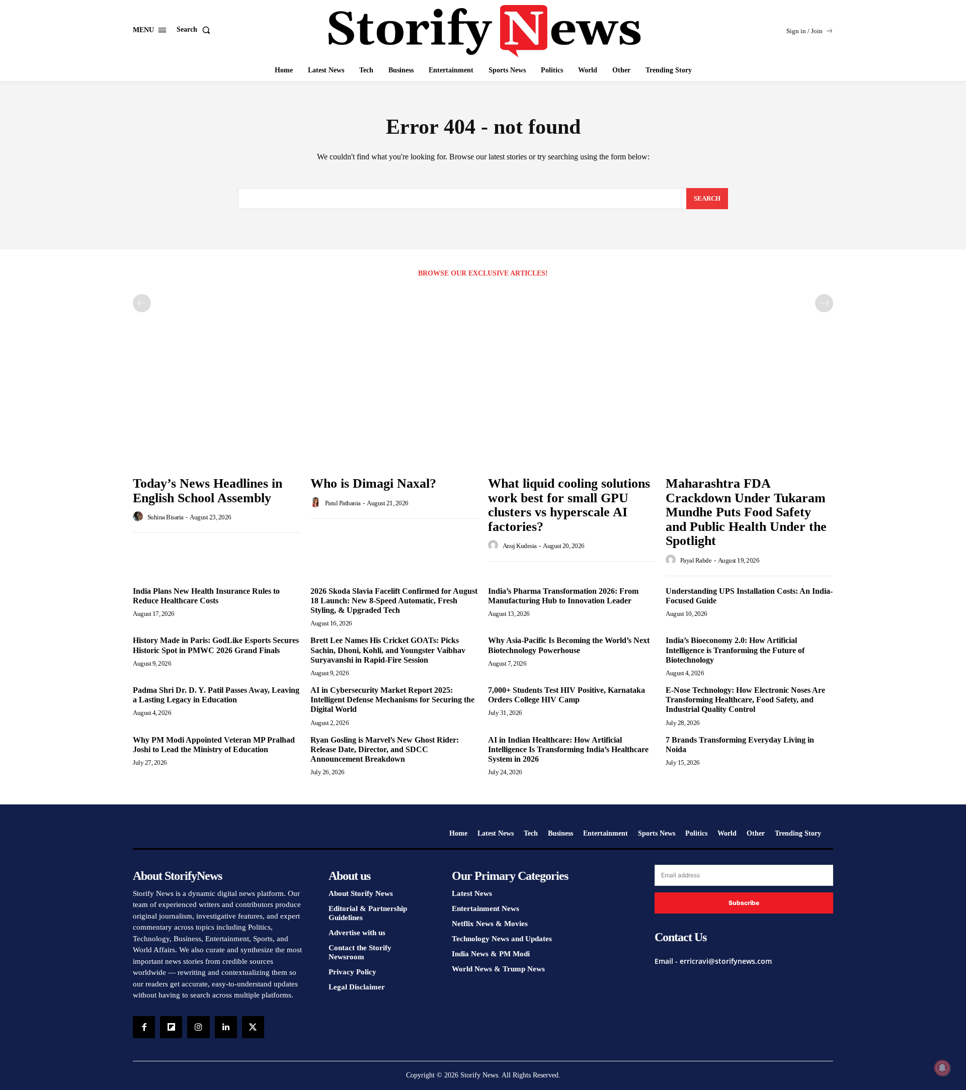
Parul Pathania (343, 503)
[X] (253, 1027)
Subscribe (744, 902)
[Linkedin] (226, 1027)
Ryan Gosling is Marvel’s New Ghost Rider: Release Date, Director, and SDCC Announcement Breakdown (384, 749)
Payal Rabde (696, 560)
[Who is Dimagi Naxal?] (394, 408)
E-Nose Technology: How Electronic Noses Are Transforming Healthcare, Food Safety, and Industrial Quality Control (745, 699)
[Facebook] (144, 1027)
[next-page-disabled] (824, 303)
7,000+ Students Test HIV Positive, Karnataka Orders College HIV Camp (566, 695)
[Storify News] (484, 31)
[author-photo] (139, 516)
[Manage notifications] (942, 1068)
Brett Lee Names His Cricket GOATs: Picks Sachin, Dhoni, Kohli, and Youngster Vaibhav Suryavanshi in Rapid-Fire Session (387, 650)
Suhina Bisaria (165, 517)
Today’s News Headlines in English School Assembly (207, 490)
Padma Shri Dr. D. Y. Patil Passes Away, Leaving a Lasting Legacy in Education (216, 695)
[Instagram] (198, 1027)
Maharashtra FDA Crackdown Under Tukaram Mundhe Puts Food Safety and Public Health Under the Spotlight (746, 512)
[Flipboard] (171, 1027)
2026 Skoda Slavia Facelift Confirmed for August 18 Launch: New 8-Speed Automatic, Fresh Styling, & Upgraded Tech (393, 600)
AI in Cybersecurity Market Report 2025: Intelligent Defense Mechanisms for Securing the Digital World (392, 699)
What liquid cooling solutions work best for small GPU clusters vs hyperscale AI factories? (569, 505)
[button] (195, 29)
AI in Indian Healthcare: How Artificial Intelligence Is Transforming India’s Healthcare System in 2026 (568, 749)
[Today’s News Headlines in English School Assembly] (216, 408)
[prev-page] (142, 303)
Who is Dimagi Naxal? (373, 483)
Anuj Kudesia (520, 546)
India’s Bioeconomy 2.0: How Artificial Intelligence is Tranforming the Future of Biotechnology (735, 650)
